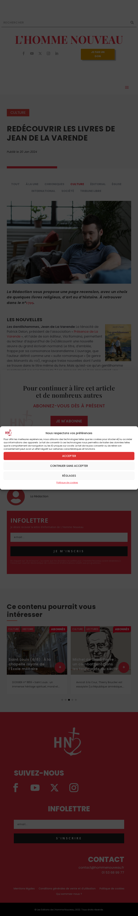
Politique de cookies (67, 482)
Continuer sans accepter (69, 466)
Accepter (69, 456)
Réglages (69, 476)
